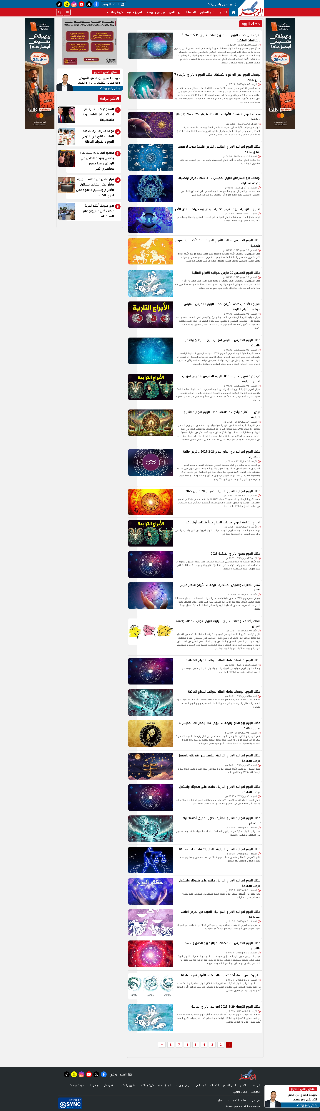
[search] (59, 12)
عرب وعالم (94, 1085)
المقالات (255, 1091)
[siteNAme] (251, 8)
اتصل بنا (219, 1100)
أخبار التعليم (207, 12)
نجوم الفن (175, 12)
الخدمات (191, 12)
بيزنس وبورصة (156, 12)
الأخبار (223, 12)
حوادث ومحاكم (76, 1085)
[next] (162, 1045)
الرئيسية (255, 1085)
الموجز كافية (135, 12)
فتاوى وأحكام (128, 1085)
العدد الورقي (110, 4)
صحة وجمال (110, 1085)
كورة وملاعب (115, 12)
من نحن (256, 1100)
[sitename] (247, 1074)
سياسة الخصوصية (237, 1100)
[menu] (67, 12)
